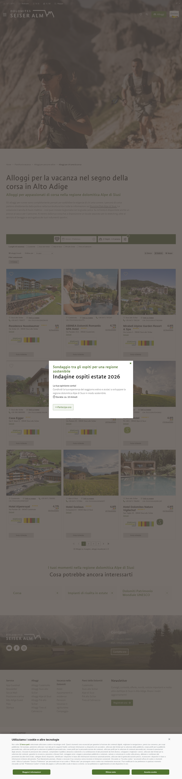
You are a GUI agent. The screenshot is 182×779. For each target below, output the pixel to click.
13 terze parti (25, 744)
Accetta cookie (150, 772)
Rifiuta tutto (111, 772)
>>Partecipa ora (63, 407)
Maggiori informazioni (31, 772)
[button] (169, 739)
